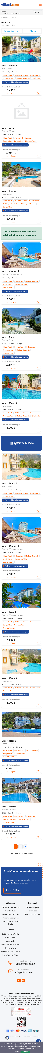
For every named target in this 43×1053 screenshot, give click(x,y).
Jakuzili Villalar (10, 948)
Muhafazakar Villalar (11, 955)
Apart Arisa (8, 128)
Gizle (17, 1052)
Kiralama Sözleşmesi (11, 918)
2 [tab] (24, 60)
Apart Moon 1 (9, 65)
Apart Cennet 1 (10, 271)
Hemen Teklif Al (12, 890)
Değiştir (36, 12)
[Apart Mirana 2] (21, 790)
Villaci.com (4, 17)
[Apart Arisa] (21, 112)
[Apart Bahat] (21, 321)
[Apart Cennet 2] (21, 530)
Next (38, 49)
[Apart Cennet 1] (21, 255)
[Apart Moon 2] (21, 386)
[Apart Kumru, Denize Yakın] (21, 174)
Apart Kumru (9, 191)
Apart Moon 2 (9, 403)
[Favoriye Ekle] (38, 92)
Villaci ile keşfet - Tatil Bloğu (10, 922)
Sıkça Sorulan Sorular (32, 914)
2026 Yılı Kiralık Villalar (10, 934)
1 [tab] (22, 60)
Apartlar (13, 17)
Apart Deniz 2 (9, 677)
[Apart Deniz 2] (21, 661)
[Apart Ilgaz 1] (21, 595)
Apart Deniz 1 (9, 483)
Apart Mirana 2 (10, 806)
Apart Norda (9, 740)
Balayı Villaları (10, 937)
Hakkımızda (32, 911)
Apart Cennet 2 (10, 546)
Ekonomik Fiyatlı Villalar (10, 951)
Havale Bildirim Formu (10, 914)
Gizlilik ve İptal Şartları (10, 907)
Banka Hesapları (32, 907)
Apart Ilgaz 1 (9, 612)
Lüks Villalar (10, 941)
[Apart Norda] (21, 724)
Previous (5, 49)
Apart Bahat (8, 337)
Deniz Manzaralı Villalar (10, 944)
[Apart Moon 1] (21, 49)
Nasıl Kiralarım (10, 911)
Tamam (25, 1052)
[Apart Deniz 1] (21, 467)
